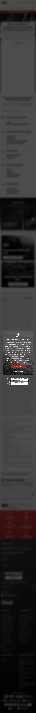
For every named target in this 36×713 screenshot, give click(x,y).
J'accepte (19, 366)
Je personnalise (18, 371)
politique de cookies (18, 356)
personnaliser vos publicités (15, 360)
